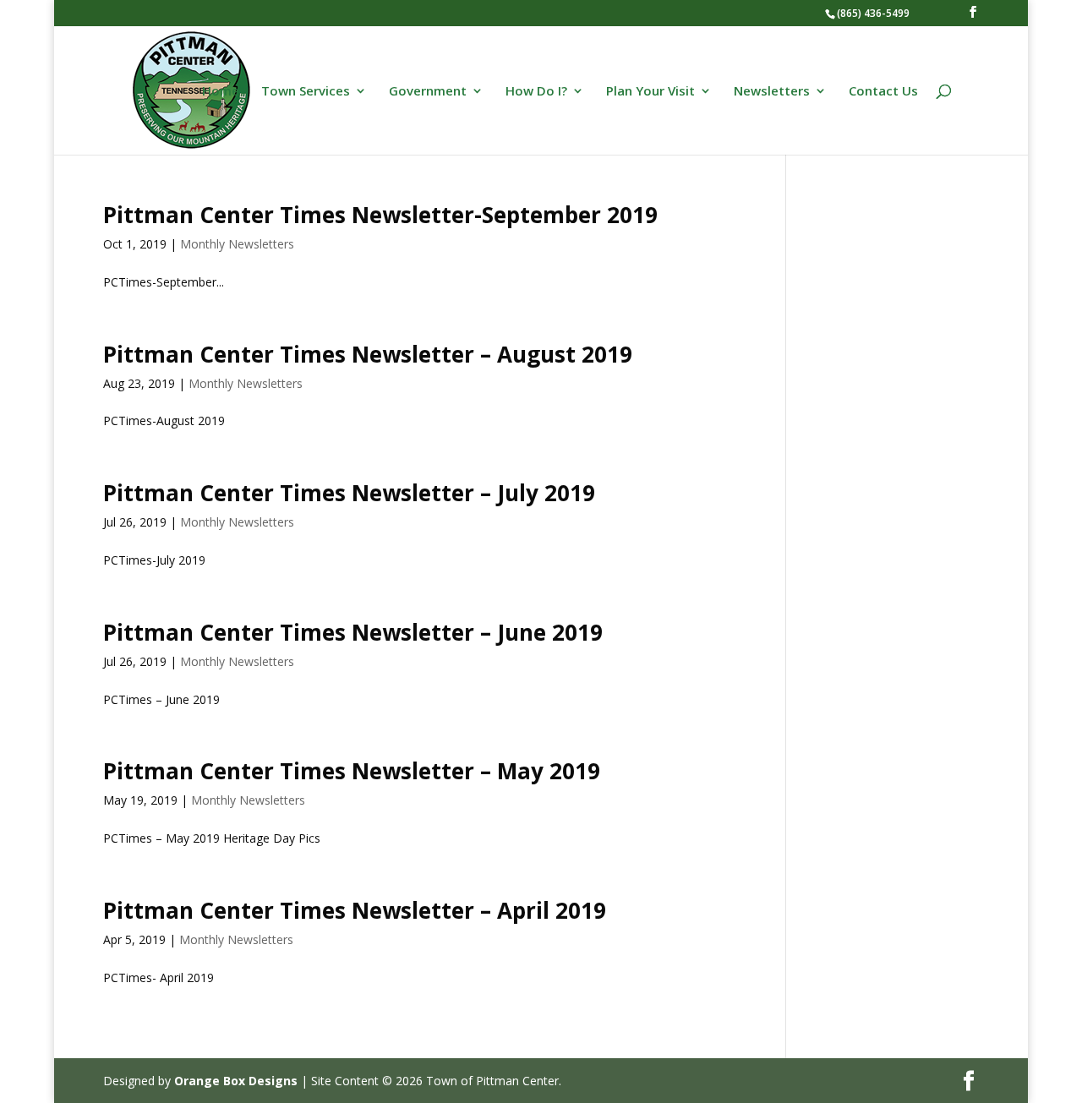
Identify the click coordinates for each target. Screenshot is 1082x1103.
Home (220, 92)
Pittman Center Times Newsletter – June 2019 (353, 632)
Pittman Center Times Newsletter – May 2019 (351, 771)
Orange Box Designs (236, 1081)
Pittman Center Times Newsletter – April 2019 (354, 910)
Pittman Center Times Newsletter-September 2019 (380, 214)
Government (428, 92)
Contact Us (883, 92)
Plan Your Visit (650, 92)
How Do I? (536, 92)
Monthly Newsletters (237, 244)
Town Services (305, 92)
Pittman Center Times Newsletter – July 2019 (349, 493)
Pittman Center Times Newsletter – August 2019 (367, 354)
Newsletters (772, 92)
